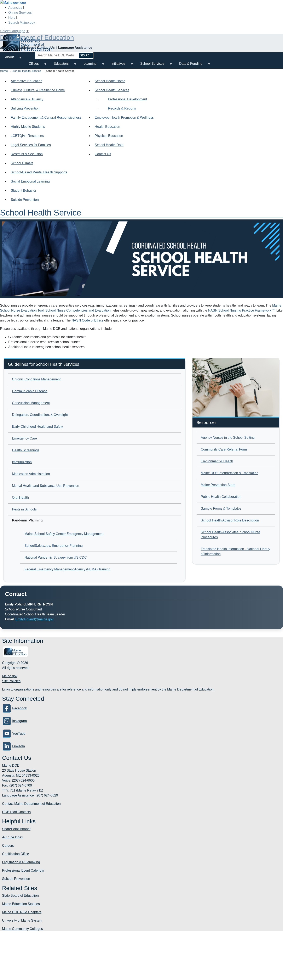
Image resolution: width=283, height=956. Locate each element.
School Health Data (109, 145)
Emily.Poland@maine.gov (34, 619)
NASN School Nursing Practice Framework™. (242, 310)
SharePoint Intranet (16, 829)
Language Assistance (75, 47)
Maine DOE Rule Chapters (21, 912)
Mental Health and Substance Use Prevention (45, 485)
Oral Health (20, 497)
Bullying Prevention (25, 108)
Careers (8, 845)
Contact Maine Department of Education (31, 803)
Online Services (20, 12)
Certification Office (15, 854)
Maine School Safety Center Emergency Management (63, 534)
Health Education (107, 126)
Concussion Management (31, 403)
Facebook (19, 708)
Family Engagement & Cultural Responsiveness (46, 117)
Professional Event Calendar (23, 870)
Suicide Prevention (25, 199)
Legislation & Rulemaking (21, 862)
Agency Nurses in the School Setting (228, 437)
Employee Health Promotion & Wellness (124, 117)
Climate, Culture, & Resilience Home (38, 90)
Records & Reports (122, 108)
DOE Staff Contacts (16, 812)
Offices (31, 65)
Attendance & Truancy (27, 99)
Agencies (15, 7)
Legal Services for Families (31, 145)
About (7, 58)
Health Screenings (25, 450)
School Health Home (110, 81)
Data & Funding (188, 65)
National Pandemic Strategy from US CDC (55, 557)
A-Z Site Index (12, 837)
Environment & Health (217, 461)
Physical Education (109, 136)
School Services (149, 65)
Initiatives (115, 65)
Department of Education (37, 37)
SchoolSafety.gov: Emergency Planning (53, 545)
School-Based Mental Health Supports (39, 172)
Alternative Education (26, 81)
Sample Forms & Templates (221, 508)
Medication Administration (31, 474)
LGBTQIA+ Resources (27, 136)
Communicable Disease (29, 391)
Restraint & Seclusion (27, 154)
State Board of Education (20, 895)
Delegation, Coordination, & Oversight (40, 414)
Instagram (19, 721)
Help (11, 17)
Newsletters (24, 47)
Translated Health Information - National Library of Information (235, 551)
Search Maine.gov (21, 22)
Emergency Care (24, 438)
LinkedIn (18, 746)
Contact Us (46, 47)
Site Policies (11, 681)
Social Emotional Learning (30, 181)
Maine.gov (9, 676)
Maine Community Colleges (22, 928)
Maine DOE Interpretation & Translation (229, 473)
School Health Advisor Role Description (230, 520)
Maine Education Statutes (21, 904)
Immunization (22, 462)
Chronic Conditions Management (36, 379)
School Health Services (112, 90)
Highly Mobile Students (28, 126)
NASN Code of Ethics (87, 320)
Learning (88, 65)
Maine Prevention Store (218, 485)
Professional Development (127, 99)
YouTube (18, 733)
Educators (59, 65)
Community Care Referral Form (224, 449)
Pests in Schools (24, 509)
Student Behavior (23, 190)
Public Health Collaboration (221, 496)
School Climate (22, 163)
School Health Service (26, 70)
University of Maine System (22, 920)
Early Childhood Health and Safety (37, 426)
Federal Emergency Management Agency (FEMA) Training (67, 569)
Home (4, 70)
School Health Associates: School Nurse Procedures (230, 534)
